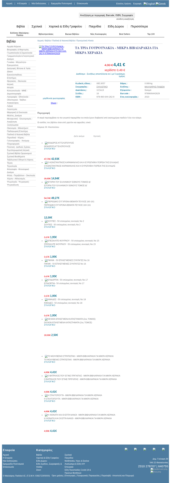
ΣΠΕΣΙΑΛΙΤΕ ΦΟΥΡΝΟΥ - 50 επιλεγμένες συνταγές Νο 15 (70, 244)
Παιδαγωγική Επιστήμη (17, 131)
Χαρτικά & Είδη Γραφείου (65, 26)
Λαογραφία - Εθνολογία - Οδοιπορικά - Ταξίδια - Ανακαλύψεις (18, 100)
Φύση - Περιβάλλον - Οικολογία (21, 175)
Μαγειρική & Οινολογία (17, 112)
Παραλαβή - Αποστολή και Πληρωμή (117, 475)
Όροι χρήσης (57, 475)
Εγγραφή (137, 4)
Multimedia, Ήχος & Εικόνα (77, 461)
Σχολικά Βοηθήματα (16, 156)
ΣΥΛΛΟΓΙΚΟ (102, 87)
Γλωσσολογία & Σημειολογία (19, 53)
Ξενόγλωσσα (12, 125)
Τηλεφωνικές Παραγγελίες (88, 475)
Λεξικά (10, 106)
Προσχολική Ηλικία (85, 40)
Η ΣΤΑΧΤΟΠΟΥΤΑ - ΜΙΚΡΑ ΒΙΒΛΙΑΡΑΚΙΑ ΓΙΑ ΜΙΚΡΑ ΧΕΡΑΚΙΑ (71, 399)
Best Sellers (124, 34)
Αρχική (9, 3)
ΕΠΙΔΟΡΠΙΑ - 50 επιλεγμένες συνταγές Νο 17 (64, 283)
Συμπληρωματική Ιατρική (18, 150)
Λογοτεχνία (12, 109)
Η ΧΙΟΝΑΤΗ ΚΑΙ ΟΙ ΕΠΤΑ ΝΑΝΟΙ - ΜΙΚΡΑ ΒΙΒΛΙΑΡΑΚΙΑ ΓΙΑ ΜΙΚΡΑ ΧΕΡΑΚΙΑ (78, 418)
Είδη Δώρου (116, 26)
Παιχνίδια (95, 26)
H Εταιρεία (22, 3)
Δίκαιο (10, 71)
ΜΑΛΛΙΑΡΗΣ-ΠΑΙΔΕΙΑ (155, 87)
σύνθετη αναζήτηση (125, 19)
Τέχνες (10, 163)
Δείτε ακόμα (79, 136)
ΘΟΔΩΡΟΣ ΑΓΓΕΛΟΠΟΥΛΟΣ (57, 146)
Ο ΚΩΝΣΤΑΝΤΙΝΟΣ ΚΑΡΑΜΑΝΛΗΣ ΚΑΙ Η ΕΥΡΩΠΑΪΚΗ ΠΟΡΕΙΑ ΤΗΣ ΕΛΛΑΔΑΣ (79, 166)
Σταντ (38, 470)
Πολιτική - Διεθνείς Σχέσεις (18, 147)
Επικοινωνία (82, 3)
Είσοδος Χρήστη (123, 4)
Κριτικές (97, 136)
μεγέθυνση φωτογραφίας (54, 98)
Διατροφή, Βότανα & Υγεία (18, 68)
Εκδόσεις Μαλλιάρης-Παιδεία (19, 34)
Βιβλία (21, 26)
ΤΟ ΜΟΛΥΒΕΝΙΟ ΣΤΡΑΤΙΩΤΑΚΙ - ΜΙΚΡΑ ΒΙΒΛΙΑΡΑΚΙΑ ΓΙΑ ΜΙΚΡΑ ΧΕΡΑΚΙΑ (77, 360)
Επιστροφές (70, 475)
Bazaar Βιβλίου (72, 34)
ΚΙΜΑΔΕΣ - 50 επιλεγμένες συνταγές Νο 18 (63, 303)
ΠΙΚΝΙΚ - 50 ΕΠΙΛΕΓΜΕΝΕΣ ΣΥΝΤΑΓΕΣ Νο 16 (65, 264)
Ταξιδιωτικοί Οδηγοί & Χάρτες (20, 160)
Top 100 (151, 34)
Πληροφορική (13, 144)
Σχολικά (37, 26)
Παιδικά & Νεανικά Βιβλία (18, 134)
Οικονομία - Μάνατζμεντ (17, 128)
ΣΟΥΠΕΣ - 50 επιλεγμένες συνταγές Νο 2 (62, 225)
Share (53, 103)
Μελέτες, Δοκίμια (14, 115)
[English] (149, 3)
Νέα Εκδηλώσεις (39, 3)
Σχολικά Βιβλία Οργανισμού (19, 153)
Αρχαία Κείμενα (14, 46)
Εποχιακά (69, 467)
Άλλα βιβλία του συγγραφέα (52, 136)
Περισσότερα (139, 26)
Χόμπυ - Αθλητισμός (16, 179)
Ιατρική (10, 84)
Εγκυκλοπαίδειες (14, 75)
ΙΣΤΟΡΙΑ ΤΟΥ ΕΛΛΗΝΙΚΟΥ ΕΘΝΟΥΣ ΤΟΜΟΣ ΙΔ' (65, 185)
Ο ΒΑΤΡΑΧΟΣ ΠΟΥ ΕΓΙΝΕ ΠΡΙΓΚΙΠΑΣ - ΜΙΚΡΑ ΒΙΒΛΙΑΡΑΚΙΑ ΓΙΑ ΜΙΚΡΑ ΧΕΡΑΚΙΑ (80, 379)
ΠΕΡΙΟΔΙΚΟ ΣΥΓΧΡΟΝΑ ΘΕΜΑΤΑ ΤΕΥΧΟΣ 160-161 (67, 205)
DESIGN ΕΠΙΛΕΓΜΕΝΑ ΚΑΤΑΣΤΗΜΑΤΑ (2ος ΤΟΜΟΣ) (68, 322)
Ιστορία (10, 87)
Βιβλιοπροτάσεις (46, 34)
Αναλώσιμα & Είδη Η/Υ (75, 464)
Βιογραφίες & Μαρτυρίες (18, 50)
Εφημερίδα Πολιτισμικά (61, 3)
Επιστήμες (11, 78)
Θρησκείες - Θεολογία (16, 81)
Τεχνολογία (12, 166)
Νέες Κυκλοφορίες (98, 34)
